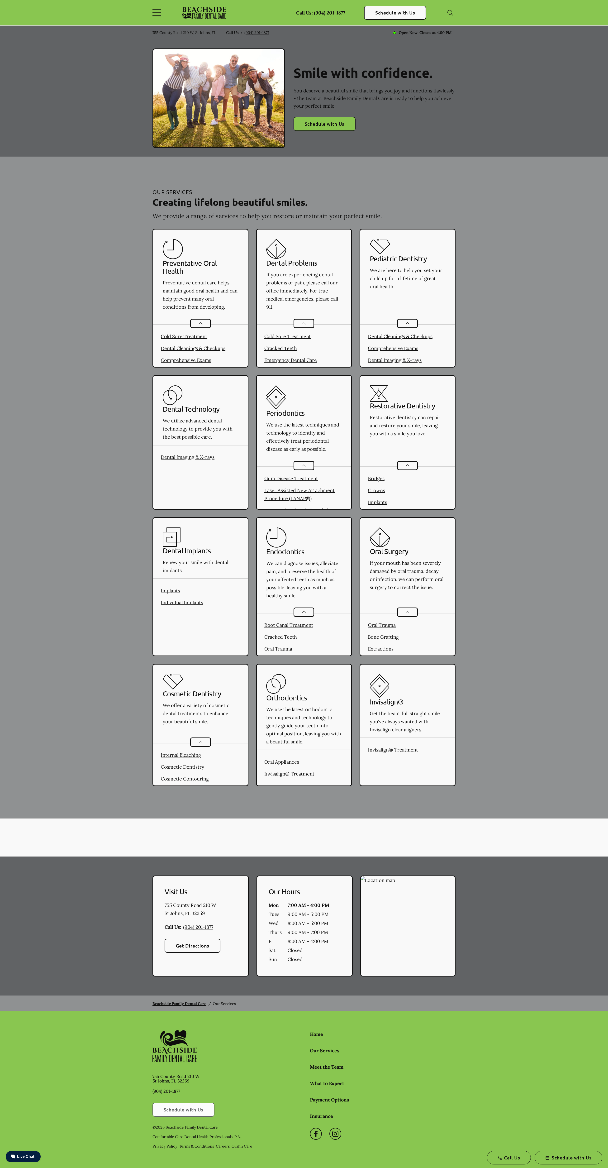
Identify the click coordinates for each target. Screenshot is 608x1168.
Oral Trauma (278, 649)
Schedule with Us (395, 13)
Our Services (324, 1050)
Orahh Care (242, 1146)
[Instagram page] (335, 1134)
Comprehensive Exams (186, 360)
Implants (377, 502)
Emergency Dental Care (290, 360)
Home (316, 1034)
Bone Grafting (383, 637)
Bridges (376, 478)
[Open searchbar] (450, 13)
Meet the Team (326, 1067)
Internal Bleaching (181, 755)
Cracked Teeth (280, 348)
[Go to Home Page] (204, 13)
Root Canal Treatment (288, 625)
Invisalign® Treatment (289, 774)
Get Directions (192, 946)
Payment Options (329, 1100)
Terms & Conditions (196, 1146)
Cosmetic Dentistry (182, 767)
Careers (223, 1146)
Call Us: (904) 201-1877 (320, 13)
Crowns (376, 490)
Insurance (321, 1116)
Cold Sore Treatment (184, 336)
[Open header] (157, 13)
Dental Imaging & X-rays (395, 360)
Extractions (381, 649)
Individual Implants (182, 602)
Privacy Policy (164, 1146)
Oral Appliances (281, 762)
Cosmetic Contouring (185, 779)
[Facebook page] (316, 1134)
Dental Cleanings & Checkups (193, 348)
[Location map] (408, 926)
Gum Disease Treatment (291, 478)
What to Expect (327, 1083)
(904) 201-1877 (256, 32)
